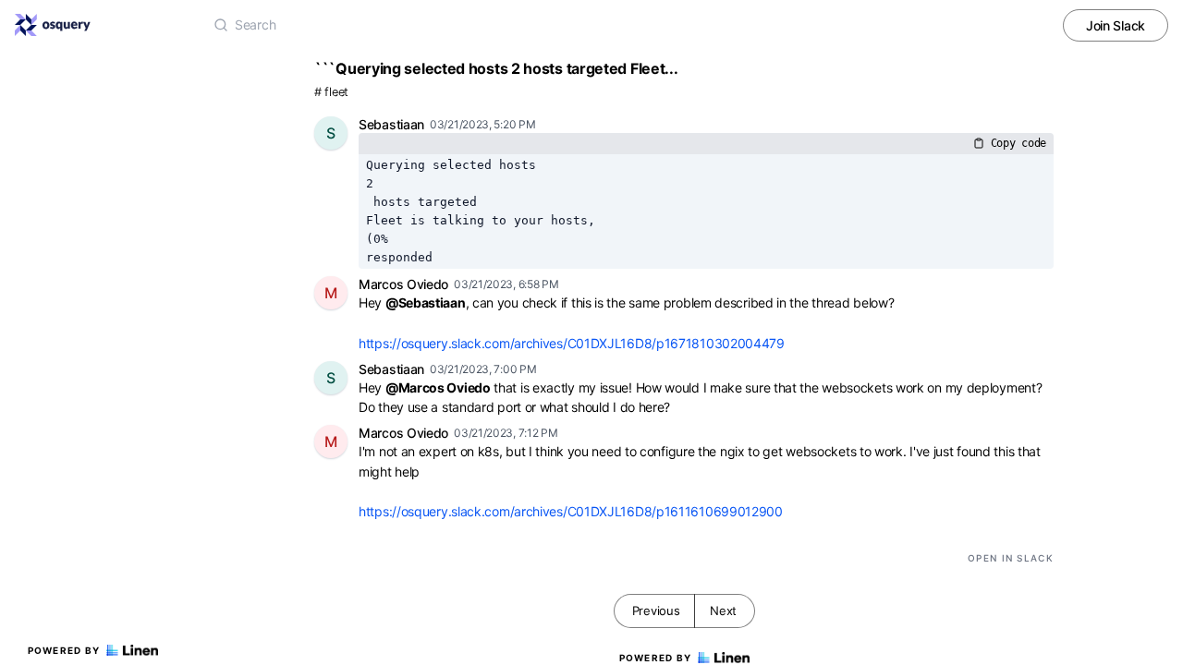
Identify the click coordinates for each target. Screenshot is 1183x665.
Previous (656, 610)
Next (723, 610)
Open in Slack (1011, 557)
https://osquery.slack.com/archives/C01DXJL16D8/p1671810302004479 (572, 343)
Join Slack (1115, 25)
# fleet (331, 92)
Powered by (64, 650)
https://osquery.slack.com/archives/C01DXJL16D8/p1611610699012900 (571, 511)
